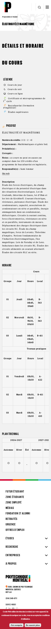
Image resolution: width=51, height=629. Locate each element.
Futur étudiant (15, 491)
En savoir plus (33, 625)
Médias (10, 507)
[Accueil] (7, 7)
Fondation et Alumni (18, 513)
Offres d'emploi (15, 529)
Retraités (11, 518)
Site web (5, 173)
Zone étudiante (15, 497)
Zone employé (14, 502)
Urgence (11, 524)
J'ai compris (16, 625)
